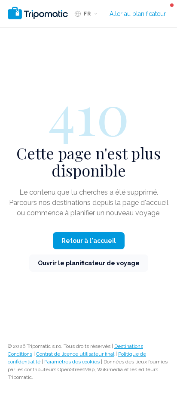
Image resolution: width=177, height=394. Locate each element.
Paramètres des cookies (72, 362)
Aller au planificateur (138, 13)
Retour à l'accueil (88, 240)
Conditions (20, 354)
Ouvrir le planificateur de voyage (89, 263)
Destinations (128, 346)
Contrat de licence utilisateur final (75, 354)
